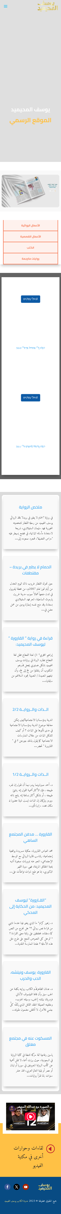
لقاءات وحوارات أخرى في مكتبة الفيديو (28, 1157)
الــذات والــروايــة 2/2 (30, 709)
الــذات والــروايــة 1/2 (30, 774)
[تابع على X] (17, 1187)
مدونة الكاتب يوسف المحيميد (16, 1201)
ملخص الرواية (30, 507)
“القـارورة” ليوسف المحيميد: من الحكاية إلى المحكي (30, 906)
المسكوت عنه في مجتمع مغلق (30, 1041)
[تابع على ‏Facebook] (7, 1187)
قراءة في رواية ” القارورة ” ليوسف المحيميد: (30, 641)
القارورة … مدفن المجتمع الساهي (30, 837)
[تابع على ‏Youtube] (26, 1187)
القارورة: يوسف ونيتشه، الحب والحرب (30, 975)
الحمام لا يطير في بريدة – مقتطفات (30, 570)
